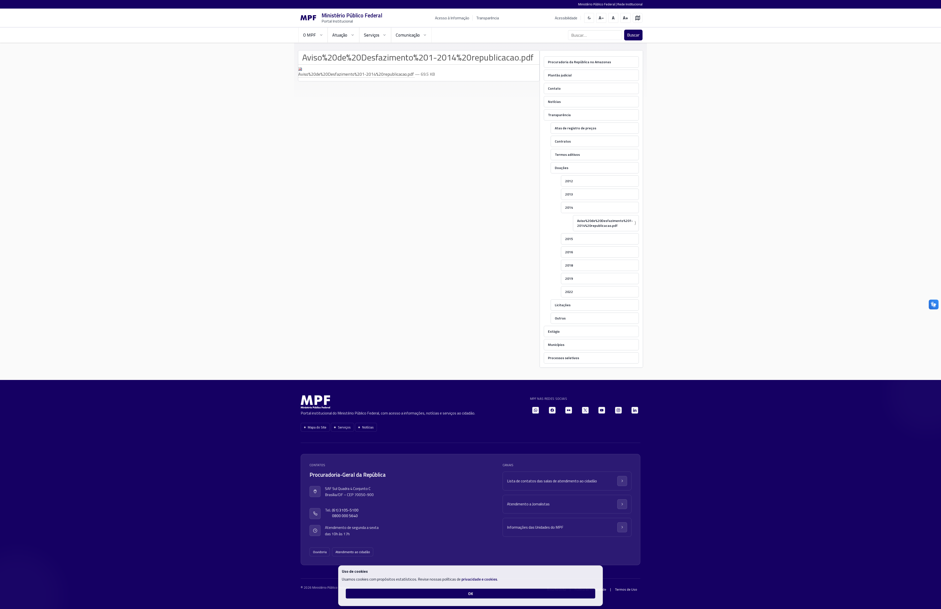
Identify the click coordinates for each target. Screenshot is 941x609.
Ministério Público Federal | (597, 4)
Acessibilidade (566, 18)
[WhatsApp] (535, 410)
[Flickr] (568, 410)
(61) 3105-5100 (345, 510)
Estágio (554, 331)
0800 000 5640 (345, 516)
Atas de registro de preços (575, 128)
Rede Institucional (630, 4)
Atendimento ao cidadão (352, 551)
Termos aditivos (567, 154)
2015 (569, 238)
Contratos (563, 141)
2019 (569, 278)
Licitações (562, 304)
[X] (585, 410)
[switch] (589, 18)
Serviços (344, 427)
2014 (569, 207)
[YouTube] (601, 410)
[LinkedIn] (634, 410)
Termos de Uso (626, 589)
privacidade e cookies (479, 579)
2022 (569, 291)
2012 (569, 180)
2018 (569, 265)
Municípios (556, 344)
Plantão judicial (560, 75)
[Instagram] (618, 410)
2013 (569, 194)
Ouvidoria (320, 551)
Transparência (487, 18)
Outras (560, 318)
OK (470, 594)
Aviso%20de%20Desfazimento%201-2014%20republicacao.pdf (605, 223)
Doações (561, 167)
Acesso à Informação (452, 18)
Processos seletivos (563, 357)
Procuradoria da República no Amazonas (579, 61)
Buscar (633, 35)
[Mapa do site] (638, 18)
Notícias (554, 101)
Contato (554, 88)
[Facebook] (552, 410)
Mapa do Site (317, 427)
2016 (569, 252)
